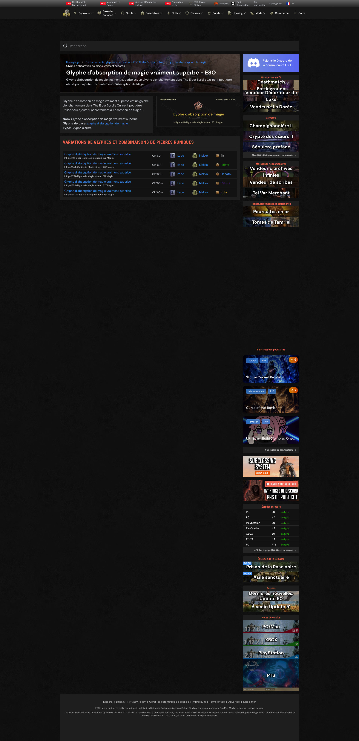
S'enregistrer (275, 3)
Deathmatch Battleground (76, 4)
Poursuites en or (174, 4)
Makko (203, 156)
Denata (226, 174)
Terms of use (217, 701)
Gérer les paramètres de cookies (169, 701)
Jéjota (225, 165)
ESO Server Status (199, 4)
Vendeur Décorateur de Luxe (142, 4)
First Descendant (243, 4)
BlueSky (120, 701)
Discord (108, 701)
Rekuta (225, 183)
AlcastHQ (223, 3)
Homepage (72, 62)
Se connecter (259, 4)
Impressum (199, 701)
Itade (180, 156)
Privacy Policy (137, 701)
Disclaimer (249, 701)
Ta (222, 156)
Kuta (224, 192)
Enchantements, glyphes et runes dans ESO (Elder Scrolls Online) (124, 62)
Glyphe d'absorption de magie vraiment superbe (97, 154)
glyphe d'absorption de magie (188, 62)
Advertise (234, 701)
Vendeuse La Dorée (110, 4)
